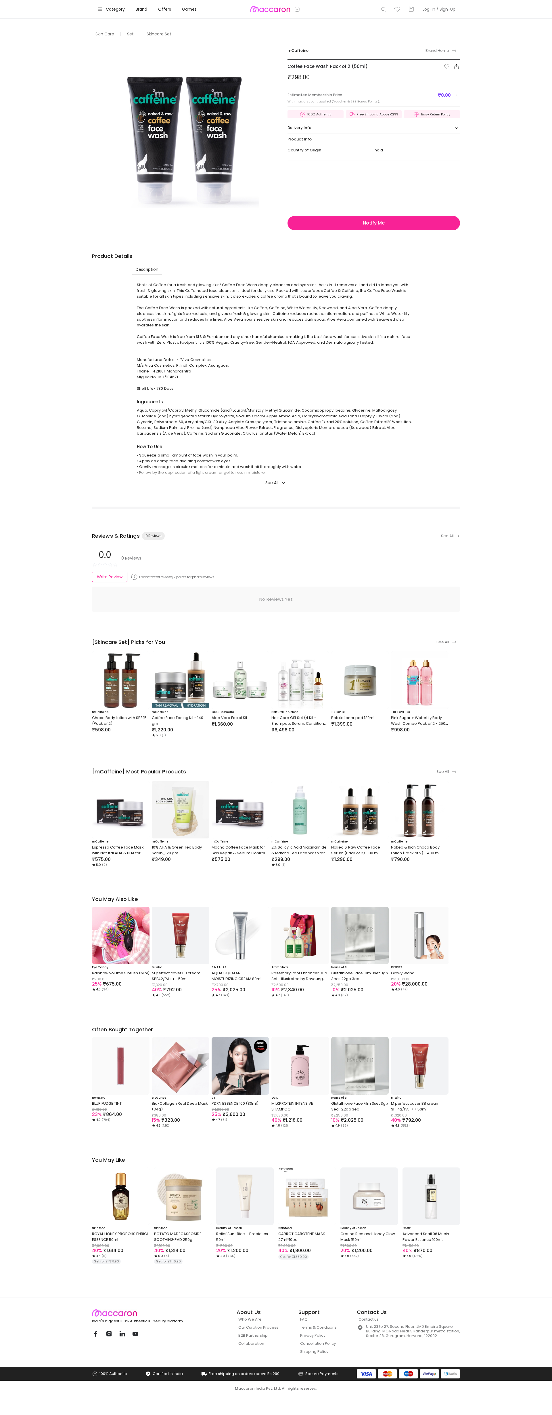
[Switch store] (297, 9)
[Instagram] (108, 1333)
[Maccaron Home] (148, 1313)
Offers (164, 9)
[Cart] (411, 9)
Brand (141, 9)
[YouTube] (135, 1333)
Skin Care (104, 34)
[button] (447, 66)
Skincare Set (159, 34)
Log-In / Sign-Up (439, 9)
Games (189, 9)
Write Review (109, 577)
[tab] (147, 269)
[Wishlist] (397, 9)
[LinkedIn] (121, 1333)
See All (271, 483)
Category (115, 9)
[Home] (270, 9)
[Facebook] (95, 1333)
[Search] (383, 9)
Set (130, 34)
